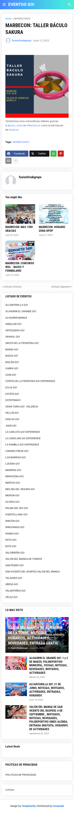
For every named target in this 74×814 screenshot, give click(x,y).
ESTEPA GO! (12, 393)
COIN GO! (10, 374)
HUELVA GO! (12, 419)
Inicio (8, 18)
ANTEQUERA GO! (15, 330)
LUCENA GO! (12, 463)
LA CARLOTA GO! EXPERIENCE (22, 431)
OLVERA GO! (12, 501)
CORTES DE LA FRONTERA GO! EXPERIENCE (30, 381)
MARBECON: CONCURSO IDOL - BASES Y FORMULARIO (19, 267)
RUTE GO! (10, 546)
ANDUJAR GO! (13, 324)
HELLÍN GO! (12, 412)
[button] (4, 5)
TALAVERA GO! (13, 578)
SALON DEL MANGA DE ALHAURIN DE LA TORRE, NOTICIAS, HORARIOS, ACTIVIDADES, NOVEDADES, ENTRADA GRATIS (35, 635)
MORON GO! (12, 495)
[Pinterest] (61, 154)
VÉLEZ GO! (11, 597)
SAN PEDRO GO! (14, 565)
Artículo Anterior (13, 286)
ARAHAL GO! (12, 336)
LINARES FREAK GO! (17, 451)
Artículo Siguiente (60, 286)
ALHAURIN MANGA (16, 317)
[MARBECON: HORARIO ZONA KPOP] (54, 214)
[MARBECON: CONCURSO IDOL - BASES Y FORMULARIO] (20, 250)
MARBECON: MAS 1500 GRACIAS (19, 228)
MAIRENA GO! (13, 470)
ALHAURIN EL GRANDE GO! (20, 311)
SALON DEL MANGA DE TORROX (23, 558)
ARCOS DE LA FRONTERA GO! (22, 343)
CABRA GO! (11, 368)
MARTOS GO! (12, 482)
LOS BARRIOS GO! (15, 457)
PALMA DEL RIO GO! (16, 508)
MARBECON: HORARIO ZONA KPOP (52, 228)
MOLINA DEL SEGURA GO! (20, 489)
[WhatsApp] (53, 154)
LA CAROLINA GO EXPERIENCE (23, 438)
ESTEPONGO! (13, 400)
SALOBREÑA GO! (15, 552)
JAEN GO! (11, 425)
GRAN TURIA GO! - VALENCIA (21, 406)
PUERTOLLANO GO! (16, 514)
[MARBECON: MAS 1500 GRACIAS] (20, 214)
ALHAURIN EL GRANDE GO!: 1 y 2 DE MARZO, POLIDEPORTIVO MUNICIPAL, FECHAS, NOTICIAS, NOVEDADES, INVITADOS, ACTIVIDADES (48, 665)
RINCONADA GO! (14, 527)
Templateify (28, 806)
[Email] (8, 161)
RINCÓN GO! (12, 520)
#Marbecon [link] (33, 125)
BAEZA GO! (11, 355)
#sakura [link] (14, 129)
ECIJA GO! (11, 387)
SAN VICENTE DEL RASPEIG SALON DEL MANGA (32, 571)
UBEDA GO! (11, 584)
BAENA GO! (11, 349)
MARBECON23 (22, 18)
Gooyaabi (58, 806)
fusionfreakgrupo (30, 177)
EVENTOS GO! (21, 4)
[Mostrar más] (16, 161)
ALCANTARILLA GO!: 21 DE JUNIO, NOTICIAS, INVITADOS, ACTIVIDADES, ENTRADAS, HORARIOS (47, 690)
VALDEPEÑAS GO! (15, 590)
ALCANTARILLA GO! (16, 304)
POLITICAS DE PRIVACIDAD (20, 774)
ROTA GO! (11, 539)
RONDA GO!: (12, 533)
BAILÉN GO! (12, 362)
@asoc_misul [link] (15, 125)
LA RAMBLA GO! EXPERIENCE (22, 444)
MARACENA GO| (14, 476)
